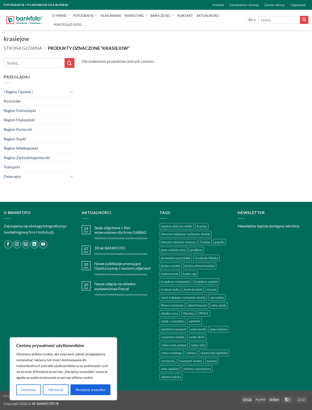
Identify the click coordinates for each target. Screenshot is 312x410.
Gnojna (205, 242)
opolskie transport (173, 329)
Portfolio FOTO (68, 25)
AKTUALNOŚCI (207, 16)
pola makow (218, 329)
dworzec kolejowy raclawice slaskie (185, 234)
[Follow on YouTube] (43, 244)
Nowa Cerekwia (172, 305)
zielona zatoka (171, 377)
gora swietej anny (173, 250)
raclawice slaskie (173, 337)
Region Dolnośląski (20, 110)
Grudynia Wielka (206, 258)
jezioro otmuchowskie (200, 266)
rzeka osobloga (171, 353)
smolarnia (168, 361)
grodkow (196, 250)
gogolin (219, 242)
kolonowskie (169, 274)
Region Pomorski (18, 129)
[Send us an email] (26, 244)
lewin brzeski (193, 289)
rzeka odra (198, 345)
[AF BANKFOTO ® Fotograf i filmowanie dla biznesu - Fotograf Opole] (24, 19)
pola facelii (198, 329)
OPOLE (203, 313)
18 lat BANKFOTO (110, 248)
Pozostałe (12, 101)
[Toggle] (71, 91)
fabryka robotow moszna (178, 242)
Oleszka (188, 313)
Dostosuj (28, 390)
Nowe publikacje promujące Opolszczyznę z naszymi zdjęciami (122, 265)
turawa (212, 361)
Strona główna (23, 48)
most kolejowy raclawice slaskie (183, 297)
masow (211, 289)
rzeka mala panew (173, 345)
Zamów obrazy (274, 5)
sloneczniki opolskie (214, 353)
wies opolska (170, 369)
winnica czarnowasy (197, 369)
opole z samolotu (173, 321)
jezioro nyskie (170, 266)
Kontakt (218, 5)
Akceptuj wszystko (90, 390)
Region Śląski (15, 138)
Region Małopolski (19, 119)
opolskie (194, 321)
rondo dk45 (197, 337)
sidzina (191, 353)
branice (202, 226)
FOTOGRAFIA (83, 16)
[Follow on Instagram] (17, 244)
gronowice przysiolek (175, 258)
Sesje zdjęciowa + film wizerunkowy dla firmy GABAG (120, 230)
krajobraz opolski (206, 282)
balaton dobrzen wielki (176, 226)
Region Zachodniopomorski (27, 157)
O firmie (59, 16)
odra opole (218, 305)
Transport (12, 166)
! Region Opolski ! (18, 91)
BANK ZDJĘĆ (161, 16)
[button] (298, 5)
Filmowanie (110, 16)
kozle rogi (189, 274)
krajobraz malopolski (175, 282)
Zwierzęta (12, 176)
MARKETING (134, 16)
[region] (63, 368)
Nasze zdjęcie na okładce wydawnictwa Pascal (115, 286)
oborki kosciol (197, 305)
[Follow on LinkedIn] (34, 244)
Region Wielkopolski (21, 148)
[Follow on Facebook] (8, 244)
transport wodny (190, 361)
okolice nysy (169, 313)
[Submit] (304, 20)
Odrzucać (55, 390)
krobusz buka (170, 289)
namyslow (217, 297)
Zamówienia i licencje (244, 5)
